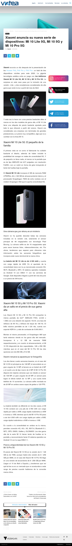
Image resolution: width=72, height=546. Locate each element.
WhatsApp (68, 544)
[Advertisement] (58, 62)
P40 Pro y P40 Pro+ (25, 70)
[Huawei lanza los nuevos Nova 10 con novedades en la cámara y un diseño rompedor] (10, 513)
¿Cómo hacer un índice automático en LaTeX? (10, 495)
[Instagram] (66, 536)
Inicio (6, 31)
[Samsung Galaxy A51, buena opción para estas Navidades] (24, 513)
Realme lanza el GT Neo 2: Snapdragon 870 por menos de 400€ (39, 521)
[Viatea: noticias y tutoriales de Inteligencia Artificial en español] (9, 3)
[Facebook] (5, 56)
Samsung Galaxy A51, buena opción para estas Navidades (23, 521)
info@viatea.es (60, 544)
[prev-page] (5, 528)
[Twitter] (9, 56)
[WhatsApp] (13, 56)
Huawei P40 (11, 70)
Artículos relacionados (19, 504)
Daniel (9, 49)
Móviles (11, 31)
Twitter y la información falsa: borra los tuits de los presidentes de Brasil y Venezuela (36, 496)
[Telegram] (17, 56)
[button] (70, 3)
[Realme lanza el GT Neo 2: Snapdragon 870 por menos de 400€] (39, 513)
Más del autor (33, 504)
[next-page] (7, 528)
